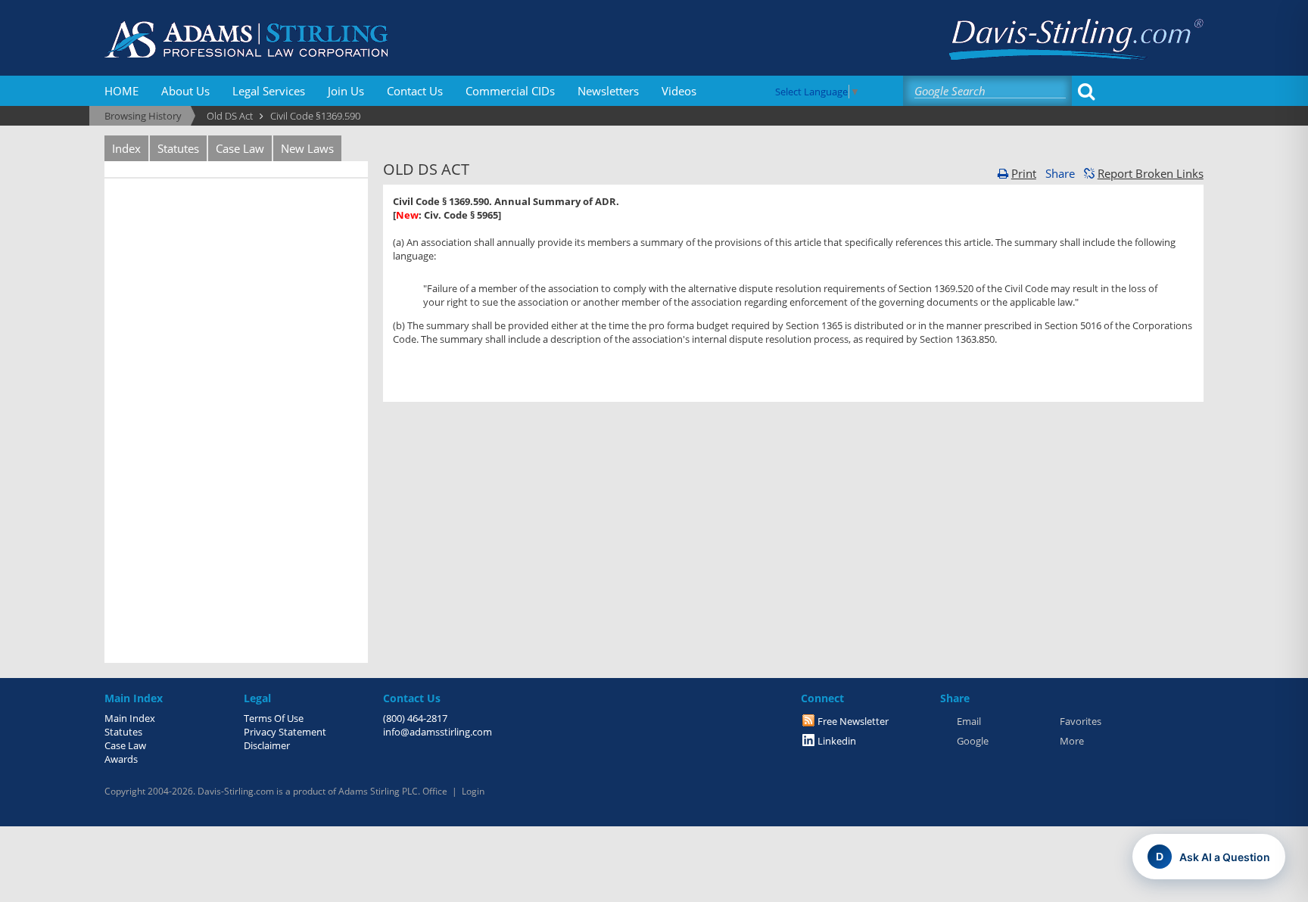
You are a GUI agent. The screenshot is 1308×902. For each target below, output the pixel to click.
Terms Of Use (274, 718)
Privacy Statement (285, 732)
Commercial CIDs (510, 90)
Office (434, 791)
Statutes (178, 148)
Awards (121, 759)
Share (1060, 173)
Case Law (240, 148)
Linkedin (837, 741)
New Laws (307, 148)
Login (473, 791)
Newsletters (608, 90)
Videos (679, 90)
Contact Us (415, 90)
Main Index (129, 718)
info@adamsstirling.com (437, 732)
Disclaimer (267, 745)
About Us (185, 90)
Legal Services (268, 90)
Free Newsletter (853, 721)
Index (126, 148)
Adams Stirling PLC (378, 791)
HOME (121, 90)
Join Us (346, 90)
